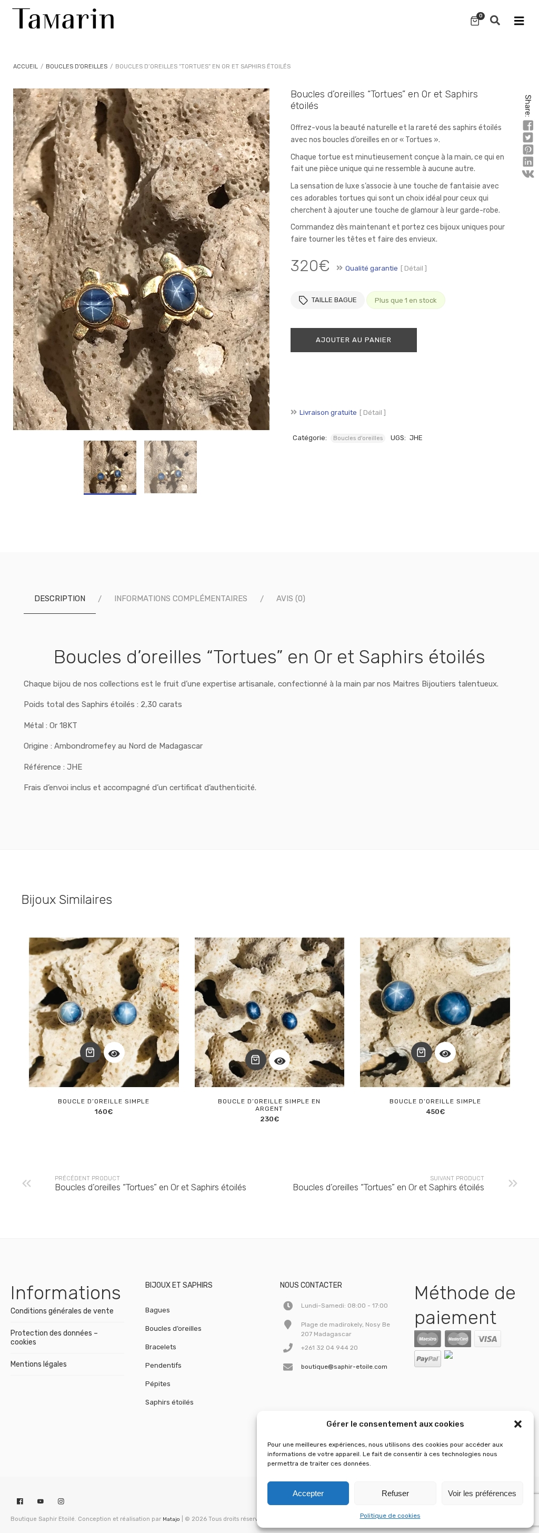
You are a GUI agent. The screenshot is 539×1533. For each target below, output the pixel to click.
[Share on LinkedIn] (528, 162)
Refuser (395, 1493)
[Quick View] (114, 1052)
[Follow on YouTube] (40, 1501)
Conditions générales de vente (62, 1311)
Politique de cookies (390, 1515)
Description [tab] (59, 598)
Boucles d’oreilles (173, 1328)
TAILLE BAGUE (334, 300)
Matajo (171, 1519)
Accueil (25, 66)
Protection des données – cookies (54, 1338)
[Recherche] (495, 21)
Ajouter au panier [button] (90, 1052)
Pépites (158, 1384)
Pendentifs (163, 1365)
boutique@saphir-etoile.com (344, 1366)
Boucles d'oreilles (76, 66)
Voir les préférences (482, 1493)
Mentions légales (39, 1364)
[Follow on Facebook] (20, 1501)
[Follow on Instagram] (61, 1501)
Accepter (308, 1493)
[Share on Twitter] (528, 138)
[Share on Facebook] (528, 126)
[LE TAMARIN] (470, 1356)
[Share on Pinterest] (528, 150)
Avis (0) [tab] (290, 598)
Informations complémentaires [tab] (180, 598)
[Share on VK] (528, 174)
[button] (518, 1424)
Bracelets (160, 1347)
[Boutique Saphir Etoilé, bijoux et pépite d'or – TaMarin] (63, 16)
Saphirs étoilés (169, 1402)
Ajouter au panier (354, 340)
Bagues (157, 1310)
